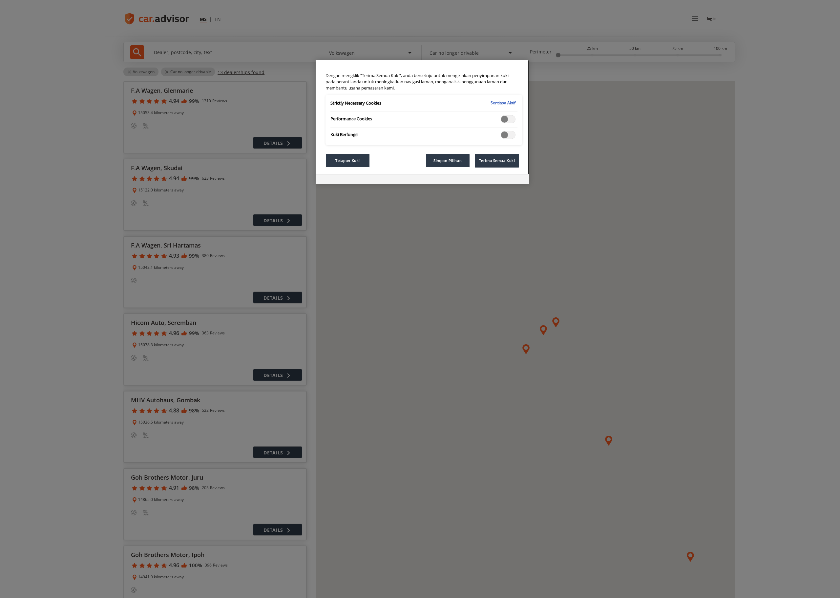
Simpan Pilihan (447, 160)
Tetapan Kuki (347, 160)
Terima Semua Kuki (497, 160)
